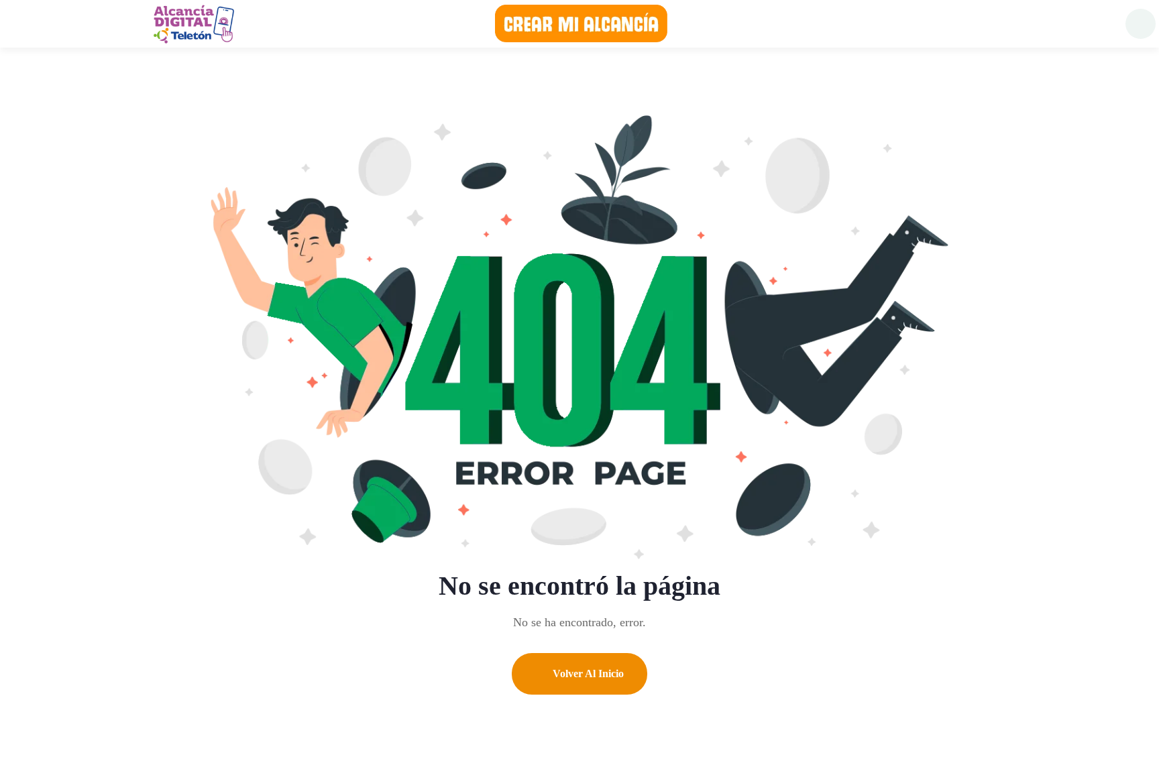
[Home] (193, 23)
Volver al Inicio (587, 673)
